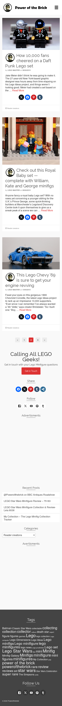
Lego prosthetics (38, 648)
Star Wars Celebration (46, 671)
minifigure (42, 655)
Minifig (49, 651)
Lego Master (14, 70)
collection (9, 631)
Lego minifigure (26, 643)
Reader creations (13, 108)
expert (52, 632)
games (22, 636)
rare (34, 666)
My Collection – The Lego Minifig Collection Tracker (27, 518)
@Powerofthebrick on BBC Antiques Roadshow (29, 494)
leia (34, 652)
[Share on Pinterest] (33, 97)
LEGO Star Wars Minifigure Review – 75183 (27, 501)
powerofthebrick (16, 666)
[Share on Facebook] (27, 97)
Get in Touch (31, 371)
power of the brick (18, 663)
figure (6, 636)
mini (39, 651)
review (43, 666)
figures (14, 636)
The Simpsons (26, 674)
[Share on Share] (43, 389)
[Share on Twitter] (21, 97)
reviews (7, 670)
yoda (36, 675)
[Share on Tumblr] (40, 97)
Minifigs (26, 655)
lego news (26, 647)
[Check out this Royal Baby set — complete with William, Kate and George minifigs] (31, 140)
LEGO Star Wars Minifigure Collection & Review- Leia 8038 (30, 508)
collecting (49, 627)
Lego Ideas (37, 640)
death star (43, 632)
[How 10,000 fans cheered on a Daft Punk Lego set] (31, 33)
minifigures (23, 658)
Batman (7, 628)
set (15, 671)
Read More (18, 90)
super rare (10, 673)
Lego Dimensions (20, 640)
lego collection (43, 636)
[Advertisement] (31, 450)
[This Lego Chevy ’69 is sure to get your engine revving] (31, 253)
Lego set (51, 646)
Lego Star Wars (17, 651)
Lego (31, 635)
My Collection (40, 659)
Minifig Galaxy (10, 655)
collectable (37, 628)
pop (49, 659)
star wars (27, 670)
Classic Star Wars (21, 628)
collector (24, 631)
